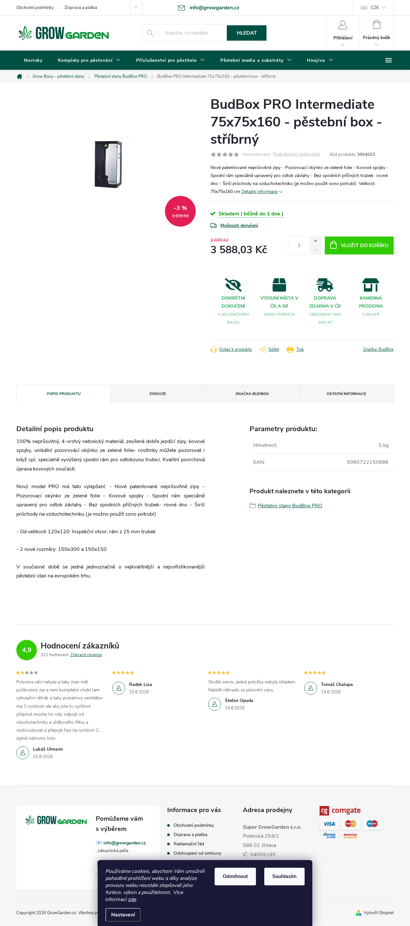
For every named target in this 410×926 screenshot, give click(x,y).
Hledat (247, 32)
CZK (375, 8)
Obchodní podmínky (35, 8)
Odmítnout (235, 876)
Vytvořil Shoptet (379, 913)
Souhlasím (284, 876)
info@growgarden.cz (124, 843)
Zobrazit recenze (86, 655)
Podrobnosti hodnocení (296, 154)
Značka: (378, 349)
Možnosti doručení (239, 225)
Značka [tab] (252, 393)
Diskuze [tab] (158, 393)
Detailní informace (259, 192)
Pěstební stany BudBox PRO (290, 505)
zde (132, 899)
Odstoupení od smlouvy (197, 853)
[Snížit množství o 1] (315, 250)
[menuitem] (33, 60)
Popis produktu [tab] (64, 393)
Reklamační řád (189, 844)
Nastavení (123, 914)
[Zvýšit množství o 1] (315, 241)
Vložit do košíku (365, 245)
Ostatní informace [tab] (346, 393)
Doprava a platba (81, 8)
